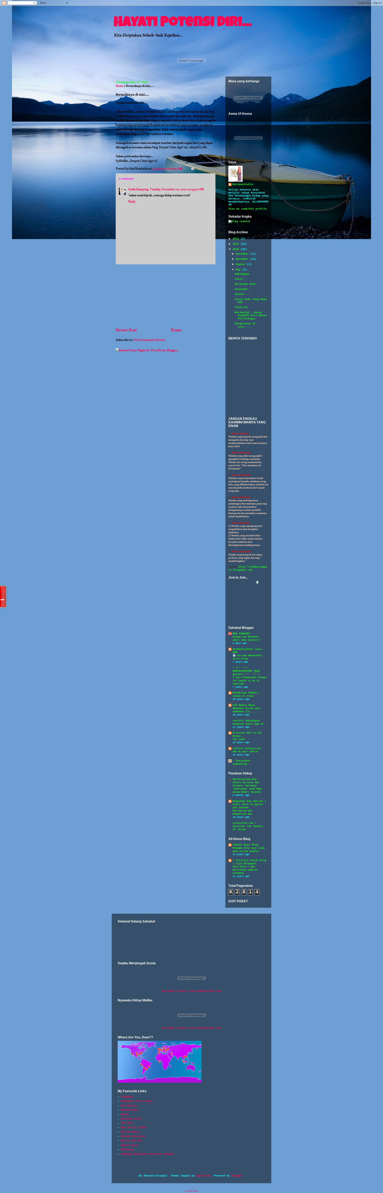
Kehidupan (242, 274)
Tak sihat (239, 739)
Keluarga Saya (245, 284)
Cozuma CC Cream (243, 696)
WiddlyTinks (129, 1110)
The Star (127, 1123)
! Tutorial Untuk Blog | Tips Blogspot (249, 862)
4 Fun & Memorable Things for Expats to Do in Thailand (249, 680)
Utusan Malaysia (133, 1136)
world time (191, 1191)
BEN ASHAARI (241, 633)
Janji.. (240, 279)
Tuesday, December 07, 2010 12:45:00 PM (177, 189)
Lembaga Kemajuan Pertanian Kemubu (147, 1154)
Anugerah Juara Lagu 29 (248, 724)
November (243, 259)
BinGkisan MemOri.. (247, 692)
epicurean (203, 1175)
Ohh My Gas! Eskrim (245, 751)
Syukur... (242, 294)
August (241, 264)
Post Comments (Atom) (149, 340)
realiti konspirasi (247, 748)
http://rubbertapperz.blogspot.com (247, 568)
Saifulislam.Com (245, 779)
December (243, 253)
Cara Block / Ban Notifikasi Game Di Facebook (245, 870)
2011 (237, 243)
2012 (237, 238)
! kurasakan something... (242, 762)
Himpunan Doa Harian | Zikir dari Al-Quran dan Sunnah (249, 804)
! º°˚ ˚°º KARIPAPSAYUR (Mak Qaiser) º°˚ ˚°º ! (246, 671)
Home (119, 86)
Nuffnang (127, 1149)
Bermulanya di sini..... (245, 325)
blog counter (233, 225)
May (239, 269)
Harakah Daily (131, 1118)
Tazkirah (241, 307)
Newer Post (126, 330)
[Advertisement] (165, 296)
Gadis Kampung (138, 189)
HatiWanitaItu (242, 184)
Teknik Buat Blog (245, 844)
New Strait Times (133, 1127)
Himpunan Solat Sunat (137, 1101)
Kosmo (125, 1114)
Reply (131, 201)
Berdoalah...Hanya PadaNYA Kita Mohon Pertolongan (251, 315)
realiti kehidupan (246, 720)
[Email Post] (192, 168)
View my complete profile (247, 208)
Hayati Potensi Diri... (183, 23)
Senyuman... (243, 289)
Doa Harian (129, 1105)
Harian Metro (130, 1131)
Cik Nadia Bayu (244, 705)
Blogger (237, 1175)
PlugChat (127, 1096)
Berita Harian (131, 1140)
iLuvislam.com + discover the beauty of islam (248, 826)
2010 (237, 249)
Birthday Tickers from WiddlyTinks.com (191, 991)
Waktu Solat (129, 1145)
